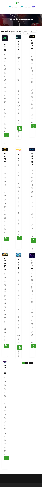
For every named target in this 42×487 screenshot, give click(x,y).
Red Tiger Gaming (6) (17, 33)
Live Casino (20, 7)
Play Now (6, 459)
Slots (9, 7)
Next (30, 362)
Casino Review (31, 7)
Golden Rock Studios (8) (16, 31)
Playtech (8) (33, 31)
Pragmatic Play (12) (6, 33)
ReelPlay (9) (27, 33)
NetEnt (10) (26, 31)
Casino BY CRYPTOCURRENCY (21, 11)
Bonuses (25, 7)
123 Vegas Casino (5, 370)
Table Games (14, 7)
